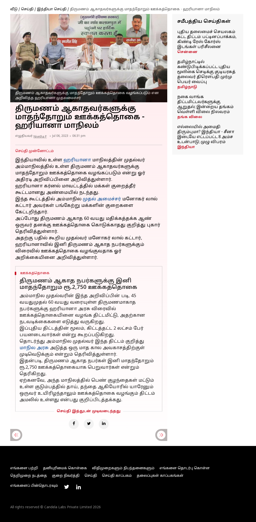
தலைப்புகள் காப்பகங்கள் (160, 476)
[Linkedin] (104, 424)
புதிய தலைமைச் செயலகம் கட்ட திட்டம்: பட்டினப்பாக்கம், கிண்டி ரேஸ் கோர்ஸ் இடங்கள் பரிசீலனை (206, 40)
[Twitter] (89, 424)
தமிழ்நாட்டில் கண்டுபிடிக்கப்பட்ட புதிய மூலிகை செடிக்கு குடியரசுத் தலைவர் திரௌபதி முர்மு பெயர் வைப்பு (206, 72)
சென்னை (187, 52)
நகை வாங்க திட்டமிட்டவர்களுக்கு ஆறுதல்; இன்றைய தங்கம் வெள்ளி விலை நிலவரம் (205, 105)
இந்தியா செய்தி (51, 9)
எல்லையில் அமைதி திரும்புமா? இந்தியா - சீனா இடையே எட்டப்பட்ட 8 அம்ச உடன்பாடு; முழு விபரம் (205, 135)
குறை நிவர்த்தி (66, 476)
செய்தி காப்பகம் (117, 476)
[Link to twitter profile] (66, 486)
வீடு (14, 9)
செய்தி (27, 9)
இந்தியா (186, 147)
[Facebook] (74, 424)
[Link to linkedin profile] (78, 486)
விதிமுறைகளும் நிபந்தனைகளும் (123, 468)
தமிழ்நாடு (187, 87)
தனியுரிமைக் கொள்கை (65, 468)
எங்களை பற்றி (24, 468)
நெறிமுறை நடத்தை (28, 476)
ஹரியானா (77, 160)
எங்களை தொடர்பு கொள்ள (185, 468)
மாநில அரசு (34, 348)
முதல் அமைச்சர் (102, 199)
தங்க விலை (189, 117)
